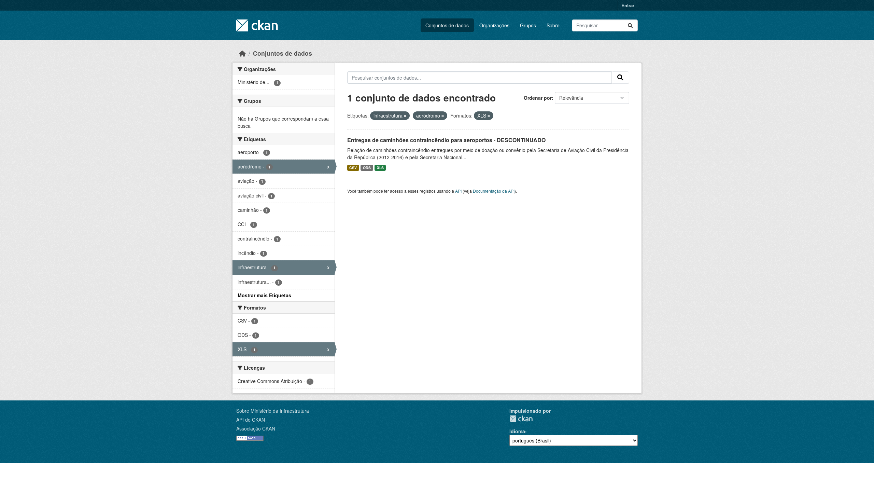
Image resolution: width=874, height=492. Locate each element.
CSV (353, 167)
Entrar (627, 5)
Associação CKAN (255, 428)
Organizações (494, 25)
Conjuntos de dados (447, 25)
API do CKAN (250, 419)
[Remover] (405, 116)
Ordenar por (538, 97)
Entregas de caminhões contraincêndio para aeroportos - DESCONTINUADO (446, 140)
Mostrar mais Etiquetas (264, 295)
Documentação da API (493, 191)
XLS (380, 167)
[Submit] (630, 25)
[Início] (242, 53)
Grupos (528, 25)
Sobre (553, 25)
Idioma (517, 431)
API (458, 191)
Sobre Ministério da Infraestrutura (272, 410)
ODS (367, 167)
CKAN (521, 418)
